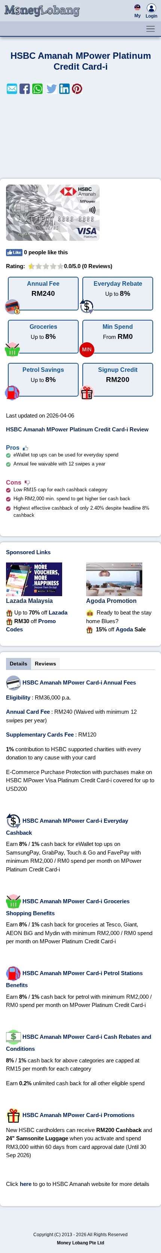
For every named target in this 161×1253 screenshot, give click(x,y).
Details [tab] (18, 664)
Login (151, 16)
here (25, 1184)
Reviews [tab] (45, 664)
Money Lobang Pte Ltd (80, 1243)
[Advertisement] (80, 136)
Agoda (124, 629)
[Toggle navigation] (150, 28)
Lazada (58, 612)
